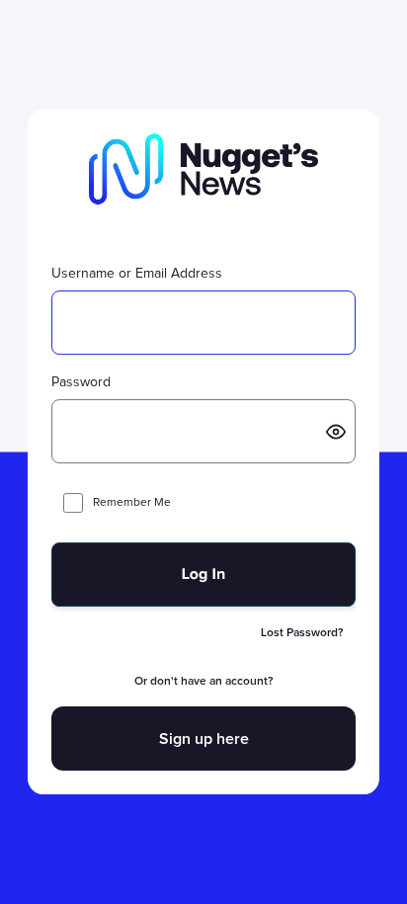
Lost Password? (302, 633)
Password (81, 382)
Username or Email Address (136, 274)
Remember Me (132, 503)
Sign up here (204, 739)
